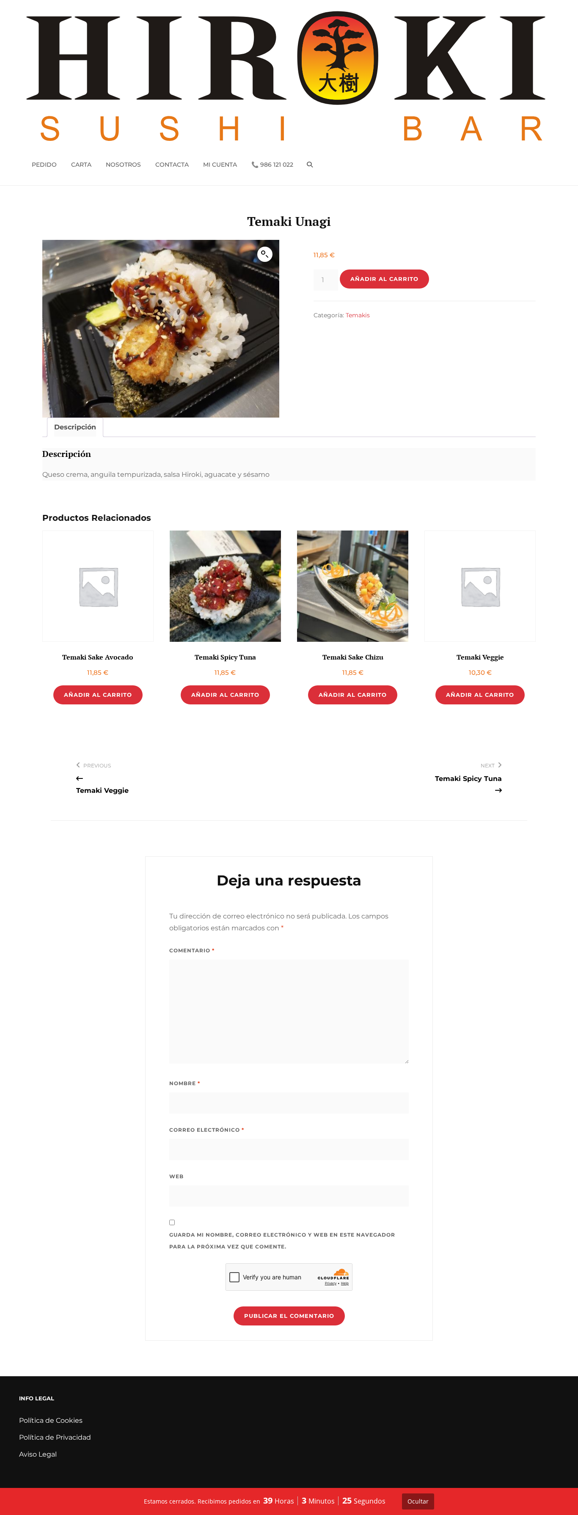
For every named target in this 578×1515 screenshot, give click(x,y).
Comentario (192, 950)
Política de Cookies (51, 1420)
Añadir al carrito (384, 278)
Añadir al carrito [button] (98, 694)
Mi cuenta (220, 164)
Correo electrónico (206, 1130)
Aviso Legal (38, 1454)
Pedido (44, 164)
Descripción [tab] (75, 427)
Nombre (184, 1083)
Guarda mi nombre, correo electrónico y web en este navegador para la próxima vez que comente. (282, 1241)
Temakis (358, 315)
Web (176, 1176)
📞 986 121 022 (272, 164)
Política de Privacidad (55, 1437)
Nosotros (123, 164)
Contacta (172, 164)
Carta (81, 164)
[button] (264, 254)
